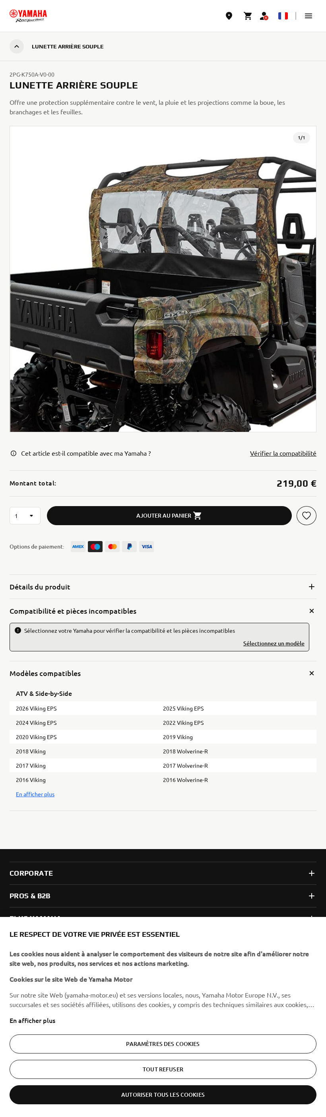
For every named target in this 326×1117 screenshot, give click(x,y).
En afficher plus (32, 1020)
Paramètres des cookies (163, 1044)
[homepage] (28, 16)
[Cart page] (248, 16)
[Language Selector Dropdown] (283, 16)
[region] (163, 1017)
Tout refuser (163, 1069)
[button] (308, 16)
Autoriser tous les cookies (163, 1094)
